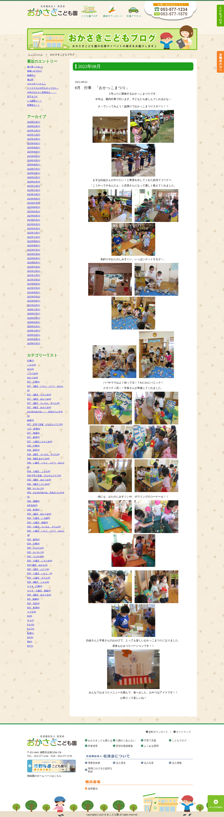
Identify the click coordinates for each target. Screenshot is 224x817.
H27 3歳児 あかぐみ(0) (39, 399)
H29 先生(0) (33, 603)
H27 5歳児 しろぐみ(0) (39, 394)
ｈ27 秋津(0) (33, 429)
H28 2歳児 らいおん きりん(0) (43, 454)
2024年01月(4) (33, 182)
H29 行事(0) (33, 544)
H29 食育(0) (33, 539)
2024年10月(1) (33, 160)
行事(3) (30, 360)
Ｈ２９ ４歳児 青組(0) (39, 590)
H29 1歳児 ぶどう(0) (38, 569)
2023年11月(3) (33, 190)
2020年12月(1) (33, 309)
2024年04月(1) (33, 173)
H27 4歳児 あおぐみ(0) (39, 407)
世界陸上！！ (33, 105)
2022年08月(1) (33, 245)
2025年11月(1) (33, 135)
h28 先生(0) (32, 505)
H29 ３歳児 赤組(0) (37, 522)
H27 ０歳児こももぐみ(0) (39, 441)
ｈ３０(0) (31, 612)
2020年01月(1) (33, 326)
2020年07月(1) (33, 314)
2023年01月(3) (33, 228)
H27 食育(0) (33, 437)
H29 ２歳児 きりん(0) (38, 578)
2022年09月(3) (33, 241)
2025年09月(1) (33, 143)
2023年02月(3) (33, 224)
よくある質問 (151, 746)
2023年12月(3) (33, 186)
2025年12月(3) (33, 130)
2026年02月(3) (33, 126)
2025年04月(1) (33, 156)
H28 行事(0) (33, 446)
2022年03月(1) (33, 262)
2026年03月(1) (33, 122)
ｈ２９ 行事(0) (34, 586)
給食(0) (30, 420)
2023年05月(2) (33, 211)
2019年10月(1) (33, 335)
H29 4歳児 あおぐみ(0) (39, 595)
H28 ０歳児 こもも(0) (38, 471)
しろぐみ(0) (32, 373)
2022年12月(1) (33, 233)
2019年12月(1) (33, 330)
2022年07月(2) (33, 250)
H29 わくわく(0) (35, 552)
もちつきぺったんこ (36, 84)
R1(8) (29, 616)
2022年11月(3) (33, 237)
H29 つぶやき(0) (35, 556)
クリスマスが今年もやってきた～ (43, 88)
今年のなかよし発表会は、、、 (42, 92)
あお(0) (30, 369)
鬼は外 (30, 79)
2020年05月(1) (33, 318)
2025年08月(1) (33, 147)
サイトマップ (183, 732)
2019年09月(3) (33, 339)
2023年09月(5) (33, 199)
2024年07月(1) (33, 169)
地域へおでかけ (34, 71)
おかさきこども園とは (100, 740)
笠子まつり (32, 96)
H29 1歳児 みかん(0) (37, 565)
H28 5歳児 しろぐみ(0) (38, 484)
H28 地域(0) (33, 501)
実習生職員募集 (124, 746)
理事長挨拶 (94, 763)
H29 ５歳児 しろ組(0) (38, 518)
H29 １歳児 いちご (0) (39, 573)
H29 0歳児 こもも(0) (38, 582)
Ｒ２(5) (30, 620)
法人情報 (177, 763)
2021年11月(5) (33, 275)
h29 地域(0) (33, 599)
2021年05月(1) (33, 297)
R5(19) (30, 637)
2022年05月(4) (33, 254)
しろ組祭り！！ (34, 101)
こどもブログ (179, 740)
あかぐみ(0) (32, 377)
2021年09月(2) (33, 284)
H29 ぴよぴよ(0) (35, 548)
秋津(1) (30, 633)
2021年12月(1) (33, 271)
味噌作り (31, 75)
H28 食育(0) (33, 450)
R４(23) (30, 629)
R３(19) (30, 624)
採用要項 (93, 788)
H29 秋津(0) (33, 607)
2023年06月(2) (33, 207)
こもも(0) (31, 365)
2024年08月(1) (33, 164)
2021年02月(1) (33, 305)
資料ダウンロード (158, 732)
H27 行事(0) (33, 382)
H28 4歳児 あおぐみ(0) (38, 458)
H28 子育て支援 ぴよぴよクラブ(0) (44, 475)
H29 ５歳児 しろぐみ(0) (39, 560)
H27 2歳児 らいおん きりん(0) (43, 403)
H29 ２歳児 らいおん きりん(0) (44, 527)
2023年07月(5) (33, 203)
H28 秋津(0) (33, 510)
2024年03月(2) (33, 177)
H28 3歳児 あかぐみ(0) (39, 480)
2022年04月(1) (33, 258)
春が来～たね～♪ (35, 67)
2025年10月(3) (33, 139)
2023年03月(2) (33, 220)
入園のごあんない (125, 740)
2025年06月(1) (33, 152)
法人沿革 (149, 763)
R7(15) (30, 646)
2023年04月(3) (33, 216)
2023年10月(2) (33, 194)
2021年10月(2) (33, 280)
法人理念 (121, 763)
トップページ (35, 54)
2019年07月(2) (33, 343)
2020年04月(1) (33, 322)
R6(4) (29, 641)
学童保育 (93, 746)
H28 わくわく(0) (35, 488)
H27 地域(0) (33, 433)
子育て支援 (150, 740)
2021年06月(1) (33, 292)
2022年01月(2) (33, 267)
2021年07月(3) (33, 288)
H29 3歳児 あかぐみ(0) (39, 514)
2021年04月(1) (33, 301)
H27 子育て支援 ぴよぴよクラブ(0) (45, 424)
